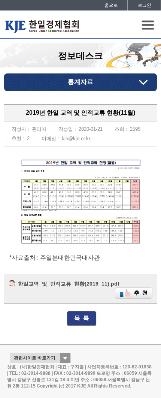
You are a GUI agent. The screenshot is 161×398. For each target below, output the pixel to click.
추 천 (141, 293)
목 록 (81, 318)
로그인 (144, 5)
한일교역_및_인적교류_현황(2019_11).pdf (68, 284)
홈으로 (111, 5)
